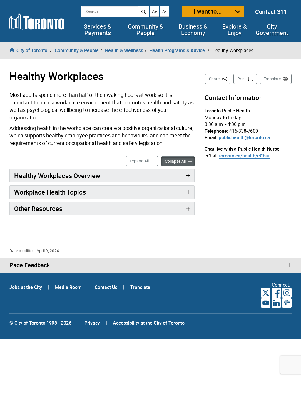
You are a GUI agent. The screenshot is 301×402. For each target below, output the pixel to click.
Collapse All (180, 161)
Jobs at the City (26, 287)
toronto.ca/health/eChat (244, 155)
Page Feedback (29, 265)
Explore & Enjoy (234, 29)
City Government (272, 29)
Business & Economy (193, 29)
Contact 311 (271, 12)
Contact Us (106, 287)
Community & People (145, 29)
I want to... (208, 11)
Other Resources (38, 208)
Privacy (92, 323)
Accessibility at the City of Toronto (149, 323)
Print (241, 79)
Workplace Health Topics (50, 192)
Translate (272, 79)
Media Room (69, 287)
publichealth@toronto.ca (244, 137)
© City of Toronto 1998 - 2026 (40, 323)
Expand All (144, 161)
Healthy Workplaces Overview (57, 175)
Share (219, 79)
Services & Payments (97, 29)
